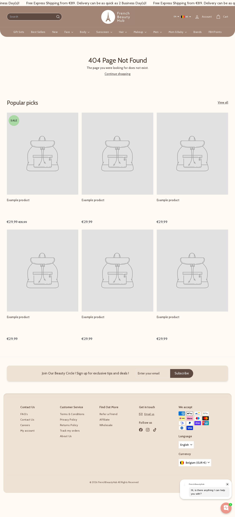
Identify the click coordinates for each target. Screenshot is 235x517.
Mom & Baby (176, 32)
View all (223, 102)
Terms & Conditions (72, 414)
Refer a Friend (108, 414)
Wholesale (106, 425)
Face (68, 32)
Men (156, 32)
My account (27, 430)
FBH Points (215, 32)
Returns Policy (69, 425)
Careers (25, 425)
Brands (198, 32)
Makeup (139, 32)
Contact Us (27, 419)
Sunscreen (102, 32)
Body (83, 32)
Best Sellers (38, 32)
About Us (66, 436)
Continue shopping (117, 74)
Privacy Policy (68, 419)
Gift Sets (18, 32)
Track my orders (70, 430)
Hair (121, 32)
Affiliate (104, 419)
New (55, 32)
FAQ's (24, 414)
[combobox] (34, 16)
